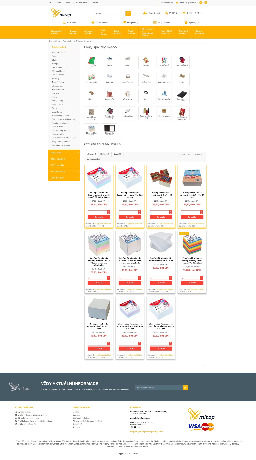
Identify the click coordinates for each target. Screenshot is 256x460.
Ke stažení (77, 424)
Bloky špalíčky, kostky (83, 41)
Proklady (182, 82)
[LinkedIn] (206, 3)
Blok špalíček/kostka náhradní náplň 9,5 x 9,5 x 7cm (99, 326)
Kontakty (76, 427)
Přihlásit (173, 13)
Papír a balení (68, 41)
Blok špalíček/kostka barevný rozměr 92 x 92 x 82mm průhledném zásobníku (99, 261)
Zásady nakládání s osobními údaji (87, 421)
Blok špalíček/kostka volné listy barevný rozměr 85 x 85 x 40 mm (130, 326)
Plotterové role (128, 116)
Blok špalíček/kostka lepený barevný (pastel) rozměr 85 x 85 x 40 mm (99, 194)
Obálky (127, 65)
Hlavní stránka (54, 41)
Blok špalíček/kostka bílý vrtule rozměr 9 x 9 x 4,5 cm (161, 259)
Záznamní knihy (182, 65)
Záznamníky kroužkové (109, 134)
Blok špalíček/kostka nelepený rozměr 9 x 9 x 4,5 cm (192, 194)
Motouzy (91, 99)
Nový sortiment (163, 23)
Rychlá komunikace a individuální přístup (34, 421)
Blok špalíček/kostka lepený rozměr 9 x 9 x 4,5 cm (161, 194)
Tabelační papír (127, 82)
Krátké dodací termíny (27, 424)
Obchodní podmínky (81, 418)
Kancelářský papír (91, 66)
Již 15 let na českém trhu (28, 418)
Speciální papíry (164, 99)
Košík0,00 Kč (194, 13)
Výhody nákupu (24, 412)
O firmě (76, 412)
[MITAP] (59, 16)
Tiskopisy (146, 65)
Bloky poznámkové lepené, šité (182, 117)
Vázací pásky (128, 99)
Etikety (109, 65)
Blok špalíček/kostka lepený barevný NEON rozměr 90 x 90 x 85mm (192, 260)
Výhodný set (194, 23)
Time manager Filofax (182, 100)
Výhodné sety (57, 178)
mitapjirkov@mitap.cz (140, 418)
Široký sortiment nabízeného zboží (32, 415)
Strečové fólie (146, 82)
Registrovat (154, 13)
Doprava (76, 415)
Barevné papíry (91, 82)
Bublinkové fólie (164, 82)
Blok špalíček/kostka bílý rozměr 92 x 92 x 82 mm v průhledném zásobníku (130, 260)
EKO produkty (133, 23)
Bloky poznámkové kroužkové (91, 117)
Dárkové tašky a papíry (146, 117)
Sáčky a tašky (110, 99)
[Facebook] (201, 3)
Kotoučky (109, 82)
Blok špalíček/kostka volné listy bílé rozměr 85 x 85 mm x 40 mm (161, 326)
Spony (146, 99)
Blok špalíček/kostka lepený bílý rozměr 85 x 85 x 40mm (130, 194)
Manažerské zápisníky (109, 117)
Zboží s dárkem (101, 23)
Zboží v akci (71, 23)
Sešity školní (164, 65)
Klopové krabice (164, 116)
